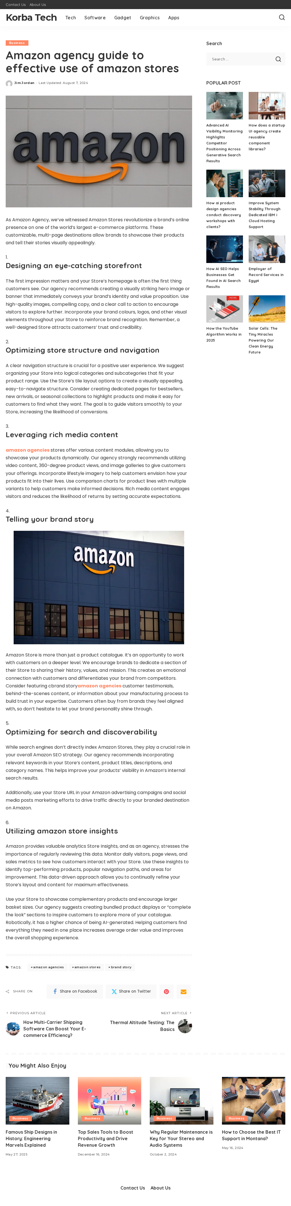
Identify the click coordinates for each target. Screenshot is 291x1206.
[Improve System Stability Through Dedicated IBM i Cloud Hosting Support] (267, 183)
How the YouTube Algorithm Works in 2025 (224, 334)
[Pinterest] (166, 991)
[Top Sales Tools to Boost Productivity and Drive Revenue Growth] (110, 1101)
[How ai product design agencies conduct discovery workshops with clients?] (224, 183)
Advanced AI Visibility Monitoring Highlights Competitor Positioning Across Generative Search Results (224, 143)
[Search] (281, 17)
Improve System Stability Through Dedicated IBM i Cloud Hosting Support (264, 215)
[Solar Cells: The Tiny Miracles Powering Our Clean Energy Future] (267, 309)
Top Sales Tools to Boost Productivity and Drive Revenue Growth (105, 1138)
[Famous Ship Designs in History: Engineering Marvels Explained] (37, 1101)
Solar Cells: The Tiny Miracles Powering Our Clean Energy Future (263, 340)
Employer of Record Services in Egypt (266, 274)
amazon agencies (48, 967)
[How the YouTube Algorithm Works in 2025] (224, 309)
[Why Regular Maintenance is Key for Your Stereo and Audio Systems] (181, 1101)
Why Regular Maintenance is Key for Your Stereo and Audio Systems (181, 1138)
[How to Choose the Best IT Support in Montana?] (254, 1101)
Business (17, 43)
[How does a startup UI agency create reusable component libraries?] (267, 105)
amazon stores (87, 967)
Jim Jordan (24, 83)
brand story (121, 967)
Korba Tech (31, 17)
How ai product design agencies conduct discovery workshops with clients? (223, 215)
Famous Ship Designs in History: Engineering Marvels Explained (31, 1138)
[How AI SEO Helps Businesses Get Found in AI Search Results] (224, 249)
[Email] (183, 991)
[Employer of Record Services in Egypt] (267, 249)
